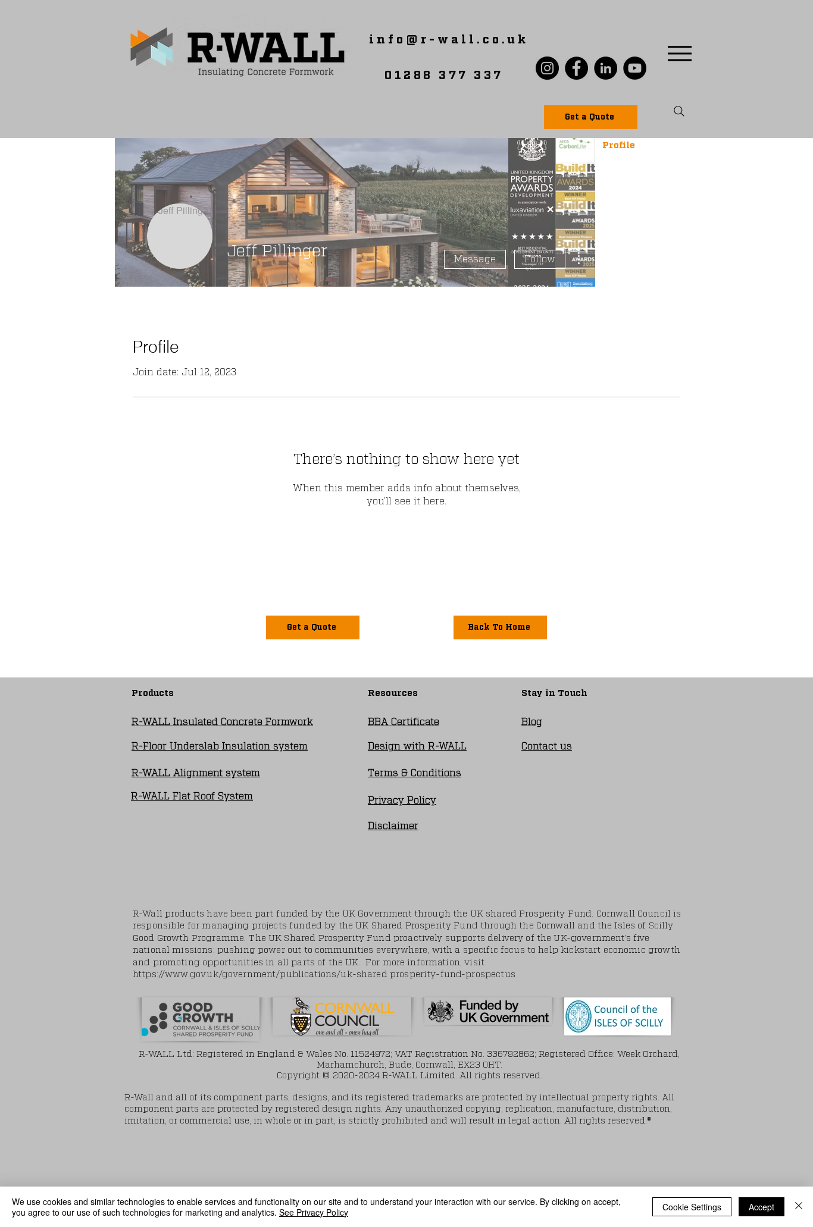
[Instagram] (547, 68)
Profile (618, 145)
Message (475, 259)
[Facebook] (576, 68)
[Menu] (679, 53)
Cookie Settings (691, 1207)
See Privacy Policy (313, 1212)
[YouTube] (634, 68)
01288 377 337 (444, 75)
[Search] (679, 111)
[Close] (799, 1206)
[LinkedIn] (605, 68)
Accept (761, 1207)
